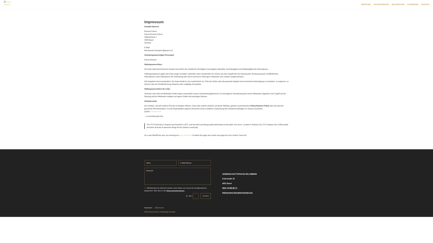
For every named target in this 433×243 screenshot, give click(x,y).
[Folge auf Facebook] (225, 163)
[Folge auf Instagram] (232, 163)
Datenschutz (159, 207)
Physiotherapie (381, 4)
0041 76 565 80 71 (229, 188)
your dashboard (186, 135)
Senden (206, 196)
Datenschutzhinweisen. (176, 191)
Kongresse (412, 4)
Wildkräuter (398, 4)
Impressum (148, 207)
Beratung (366, 4)
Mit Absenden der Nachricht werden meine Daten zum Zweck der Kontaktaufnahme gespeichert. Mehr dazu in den (175, 189)
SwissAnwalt (156, 111)
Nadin (173, 212)
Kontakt (425, 4)
